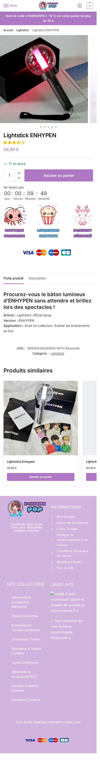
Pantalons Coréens (26, 700)
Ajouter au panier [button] (40, 477)
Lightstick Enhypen (21, 461)
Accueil (8, 30)
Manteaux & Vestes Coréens (26, 651)
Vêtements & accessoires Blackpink (21, 602)
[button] (14, 142)
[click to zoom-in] (44, 79)
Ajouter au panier (58, 175)
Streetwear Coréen (26, 639)
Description (37, 278)
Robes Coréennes (25, 616)
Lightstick (22, 30)
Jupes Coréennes (25, 662)
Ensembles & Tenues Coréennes (26, 627)
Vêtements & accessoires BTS (24, 674)
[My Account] (80, 6)
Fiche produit (13, 278)
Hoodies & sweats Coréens (25, 688)
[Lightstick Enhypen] (40, 418)
